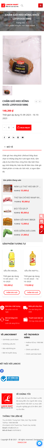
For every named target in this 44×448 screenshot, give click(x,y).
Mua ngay (25, 127)
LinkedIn (14, 137)
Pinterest (18, 137)
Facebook (4, 137)
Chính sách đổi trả (32, 349)
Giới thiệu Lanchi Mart (10, 339)
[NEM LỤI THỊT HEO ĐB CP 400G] (7, 188)
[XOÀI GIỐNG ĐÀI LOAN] (7, 232)
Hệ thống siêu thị (9, 344)
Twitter (9, 137)
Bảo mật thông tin (9, 348)
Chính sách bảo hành (33, 354)
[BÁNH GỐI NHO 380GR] (7, 221)
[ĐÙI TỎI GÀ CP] (7, 210)
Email (23, 137)
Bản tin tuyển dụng (9, 353)
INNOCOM (22, 442)
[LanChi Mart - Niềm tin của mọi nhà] (9, 5)
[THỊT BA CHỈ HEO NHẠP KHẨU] (7, 199)
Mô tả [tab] (10, 147)
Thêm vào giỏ (11, 292)
